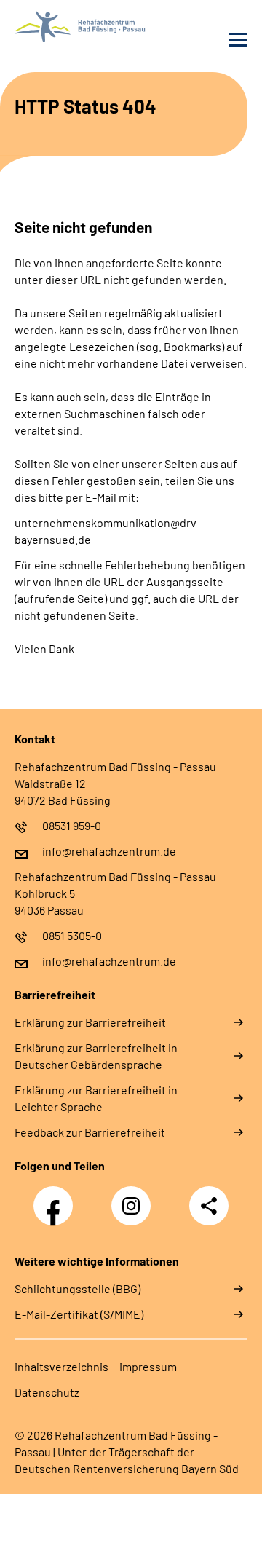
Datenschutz (47, 1392)
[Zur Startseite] (69, 27)
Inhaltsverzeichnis (61, 1366)
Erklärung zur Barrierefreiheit (90, 1022)
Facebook (56, 1198)
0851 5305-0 (72, 935)
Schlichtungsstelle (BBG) (77, 1288)
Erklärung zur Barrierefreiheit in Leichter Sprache (96, 1098)
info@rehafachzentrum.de (109, 851)
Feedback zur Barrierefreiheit (90, 1132)
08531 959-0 (71, 825)
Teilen (209, 1206)
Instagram (134, 1198)
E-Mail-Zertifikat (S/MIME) (79, 1314)
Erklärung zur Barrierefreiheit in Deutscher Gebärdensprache (96, 1056)
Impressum (148, 1366)
